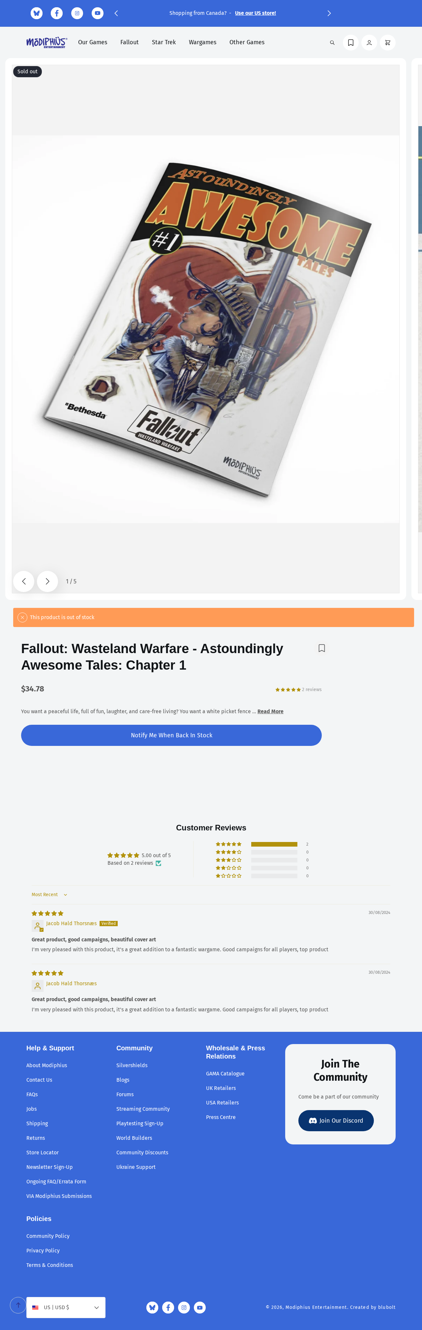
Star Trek (164, 42)
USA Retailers (222, 1103)
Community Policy (48, 1236)
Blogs (122, 1080)
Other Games (246, 42)
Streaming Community (143, 1109)
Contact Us (39, 1080)
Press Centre (221, 1117)
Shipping (37, 1123)
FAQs (32, 1094)
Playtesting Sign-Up (140, 1123)
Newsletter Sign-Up (49, 1167)
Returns (35, 1138)
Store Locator (42, 1152)
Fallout (129, 42)
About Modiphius (46, 1065)
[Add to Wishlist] (322, 648)
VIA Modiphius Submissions (59, 1196)
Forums (125, 1094)
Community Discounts (142, 1152)
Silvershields (131, 1065)
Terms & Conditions (49, 1265)
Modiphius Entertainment (316, 1307)
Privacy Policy (43, 1250)
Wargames (202, 42)
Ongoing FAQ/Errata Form (56, 1181)
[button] (116, 13)
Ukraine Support (136, 1167)
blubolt (387, 1307)
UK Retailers (221, 1088)
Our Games (92, 42)
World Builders (134, 1138)
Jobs (31, 1109)
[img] (47, 913)
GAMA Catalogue (225, 1073)
